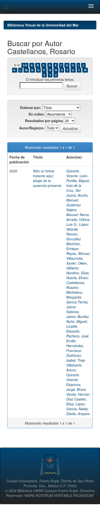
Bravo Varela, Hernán (77, 392)
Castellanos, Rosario (75, 285)
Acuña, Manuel (77, 197)
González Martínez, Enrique (73, 243)
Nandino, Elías (77, 272)
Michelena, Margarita (74, 295)
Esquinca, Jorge (73, 387)
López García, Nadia (77, 406)
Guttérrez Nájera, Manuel (73, 209)
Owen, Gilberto (77, 265)
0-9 (25, 65)
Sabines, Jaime (73, 314)
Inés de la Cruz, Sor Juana (73, 190)
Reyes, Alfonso (77, 253)
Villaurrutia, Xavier (74, 261)
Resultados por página (44, 120)
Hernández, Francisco (75, 348)
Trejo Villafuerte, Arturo (75, 365)
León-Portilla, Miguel (77, 178)
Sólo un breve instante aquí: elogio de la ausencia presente (47, 178)
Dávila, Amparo (78, 413)
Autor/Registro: (32, 127)
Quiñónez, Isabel (74, 358)
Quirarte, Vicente (73, 173)
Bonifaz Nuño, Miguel (77, 319)
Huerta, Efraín (77, 277)
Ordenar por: (30, 107)
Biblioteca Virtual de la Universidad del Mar (43, 25)
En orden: (37, 114)
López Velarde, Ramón (77, 229)
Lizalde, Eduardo (72, 329)
